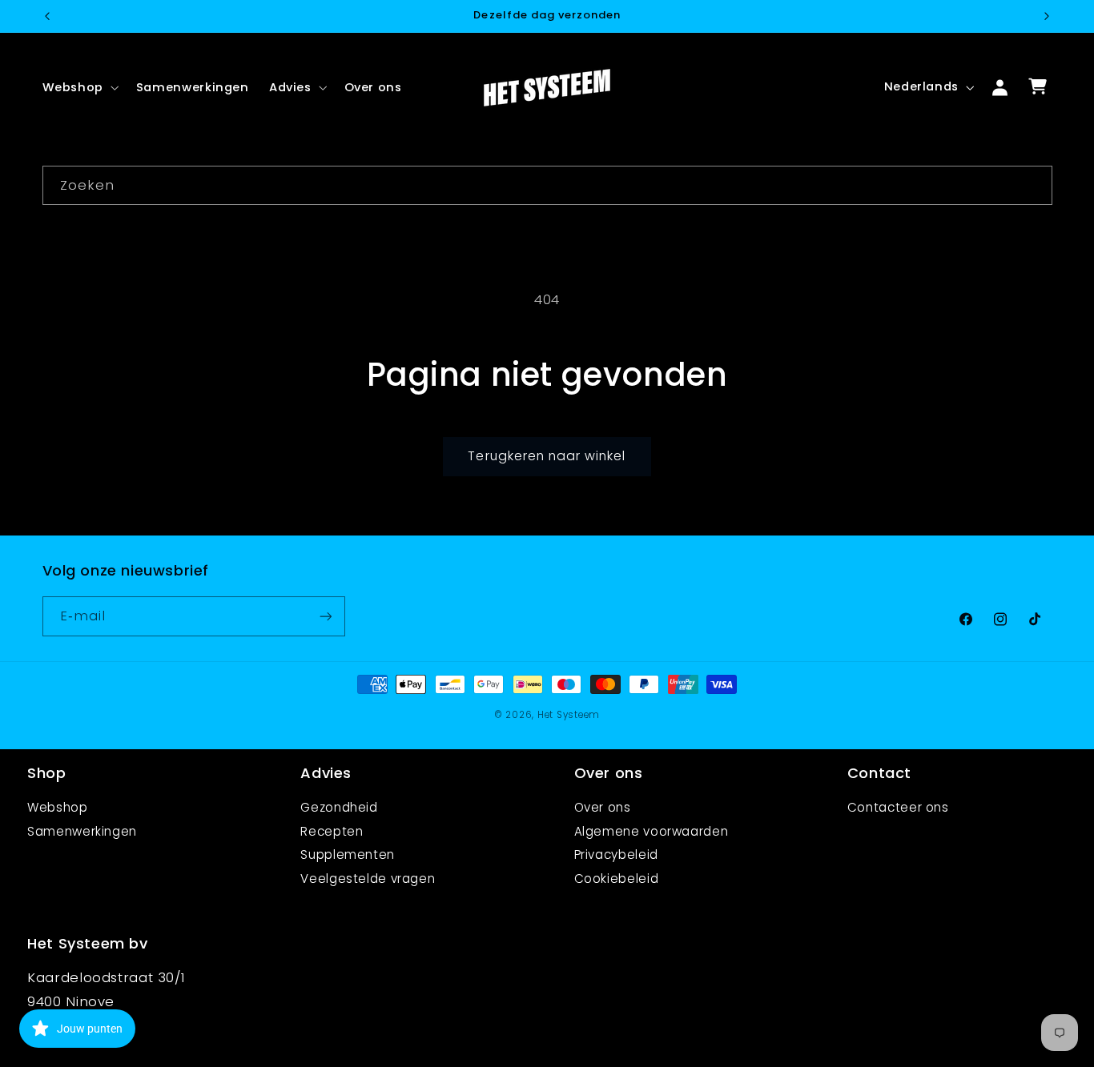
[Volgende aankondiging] (1046, 16)
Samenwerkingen (82, 831)
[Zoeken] (1032, 184)
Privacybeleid (616, 854)
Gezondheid (338, 807)
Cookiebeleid (616, 878)
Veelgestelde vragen (367, 878)
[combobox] (547, 185)
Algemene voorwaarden (651, 831)
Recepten (331, 831)
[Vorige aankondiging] (47, 16)
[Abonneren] (325, 616)
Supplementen (347, 854)
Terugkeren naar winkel (546, 456)
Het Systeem (568, 714)
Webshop (57, 807)
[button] (79, 87)
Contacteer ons (898, 807)
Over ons (602, 807)
